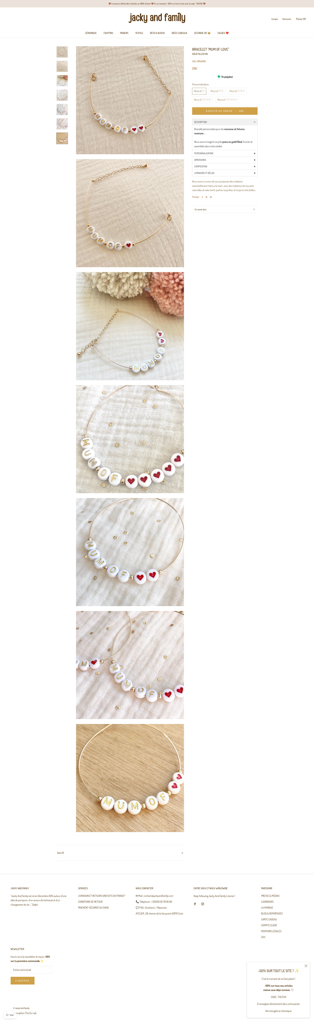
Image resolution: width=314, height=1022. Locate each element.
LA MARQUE (267, 907)
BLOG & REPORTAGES (272, 913)
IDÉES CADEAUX (179, 33)
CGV (263, 937)
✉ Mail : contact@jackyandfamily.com (154, 895)
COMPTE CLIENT (269, 925)
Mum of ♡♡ (217, 91)
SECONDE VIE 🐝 (202, 33)
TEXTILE (139, 33)
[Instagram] (202, 903)
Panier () (301, 19)
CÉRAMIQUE (91, 33)
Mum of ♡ (199, 91)
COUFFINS (108, 33)
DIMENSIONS (200, 160)
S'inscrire (22, 980)
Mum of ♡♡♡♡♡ (227, 99)
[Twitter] (207, 197)
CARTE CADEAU (269, 919)
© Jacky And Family (21, 1008)
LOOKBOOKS (267, 901)
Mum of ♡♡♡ (237, 91)
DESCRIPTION (200, 122)
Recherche (286, 19)
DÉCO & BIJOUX (157, 33)
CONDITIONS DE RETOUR (90, 901)
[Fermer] (306, 965)
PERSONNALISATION (203, 153)
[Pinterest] (211, 197)
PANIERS (124, 33)
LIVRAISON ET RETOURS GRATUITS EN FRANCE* (101, 895)
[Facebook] (202, 197)
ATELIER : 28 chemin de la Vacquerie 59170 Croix (159, 913)
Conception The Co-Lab (24, 1013)
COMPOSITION (200, 166)
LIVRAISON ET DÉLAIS (204, 173)
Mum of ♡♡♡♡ (202, 99)
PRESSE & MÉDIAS (270, 895)
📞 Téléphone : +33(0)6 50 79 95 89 (154, 901)
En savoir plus (200, 209)
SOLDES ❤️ (223, 33)
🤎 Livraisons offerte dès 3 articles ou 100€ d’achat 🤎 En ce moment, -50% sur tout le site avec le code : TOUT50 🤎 (157, 3)
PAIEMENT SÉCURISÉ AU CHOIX (93, 907)
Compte (274, 19)
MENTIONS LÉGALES (271, 931)
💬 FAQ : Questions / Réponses (151, 907)
